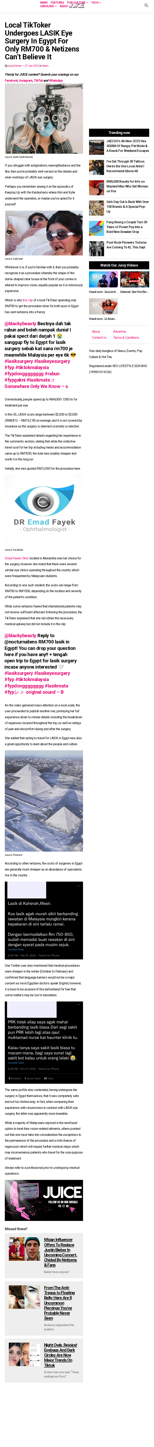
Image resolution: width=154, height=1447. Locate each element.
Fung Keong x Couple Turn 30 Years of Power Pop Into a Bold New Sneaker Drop (126, 227)
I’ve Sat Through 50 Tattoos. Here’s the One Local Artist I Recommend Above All (125, 166)
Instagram (25, 80)
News (44, 2)
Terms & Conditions (126, 338)
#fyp (9, 367)
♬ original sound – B (41, 692)
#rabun (52, 374)
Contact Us (99, 338)
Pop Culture (76, 2)
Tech (95, 2)
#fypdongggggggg (24, 374)
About (96, 331)
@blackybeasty (20, 323)
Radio (64, 6)
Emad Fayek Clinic (17, 558)
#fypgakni (14, 380)
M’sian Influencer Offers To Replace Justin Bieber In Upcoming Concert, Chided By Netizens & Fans (60, 1252)
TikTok (38, 80)
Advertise (119, 331)
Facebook (11, 80)
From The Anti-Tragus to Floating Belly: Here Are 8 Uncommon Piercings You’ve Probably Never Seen (59, 1302)
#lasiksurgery (18, 361)
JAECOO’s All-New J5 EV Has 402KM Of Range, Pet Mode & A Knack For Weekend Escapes (127, 146)
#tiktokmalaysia (32, 367)
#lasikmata (38, 380)
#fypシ (11, 692)
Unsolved (47, 6)
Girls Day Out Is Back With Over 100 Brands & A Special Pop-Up (127, 206)
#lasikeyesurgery (52, 361)
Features (57, 2)
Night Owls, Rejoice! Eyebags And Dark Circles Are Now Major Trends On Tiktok (60, 1355)
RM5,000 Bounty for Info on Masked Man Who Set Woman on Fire (127, 186)
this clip (28, 300)
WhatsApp (56, 80)
